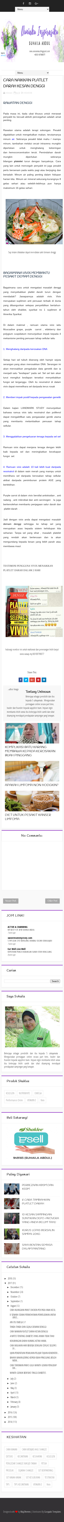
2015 (10, 1417)
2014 (10, 1421)
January (14, 1406)
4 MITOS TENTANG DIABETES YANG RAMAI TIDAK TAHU (32, 1336)
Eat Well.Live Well (17, 949)
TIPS (8, 1484)
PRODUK (9, 1470)
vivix (42, 1100)
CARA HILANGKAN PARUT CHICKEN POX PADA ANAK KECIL (32, 1310)
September (15, 1301)
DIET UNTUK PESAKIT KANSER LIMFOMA (28, 817)
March (13, 1397)
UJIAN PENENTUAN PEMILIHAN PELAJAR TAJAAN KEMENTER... (34, 1353)
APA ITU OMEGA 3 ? (18, 1322)
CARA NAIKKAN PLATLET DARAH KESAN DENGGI (29, 1331)
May (12, 1388)
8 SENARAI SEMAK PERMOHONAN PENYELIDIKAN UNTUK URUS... (33, 1316)
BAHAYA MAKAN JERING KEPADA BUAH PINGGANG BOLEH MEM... (33, 1359)
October (14, 1296)
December (15, 1287)
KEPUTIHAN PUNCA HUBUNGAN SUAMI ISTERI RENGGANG (30, 951)
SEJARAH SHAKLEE (25, 1470)
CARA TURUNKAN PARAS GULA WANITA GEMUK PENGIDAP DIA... (33, 1367)
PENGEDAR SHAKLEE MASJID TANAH (21, 1463)
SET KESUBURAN (33, 1477)
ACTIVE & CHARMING (17, 927)
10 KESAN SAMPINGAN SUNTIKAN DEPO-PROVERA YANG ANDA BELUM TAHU (40, 1218)
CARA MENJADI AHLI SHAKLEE (34, 1449)
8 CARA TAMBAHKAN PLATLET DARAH (36, 1201)
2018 (10, 1278)
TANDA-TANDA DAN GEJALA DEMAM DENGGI (28, 1326)
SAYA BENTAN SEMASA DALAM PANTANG (37, 1247)
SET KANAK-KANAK (13, 1477)
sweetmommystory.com (20, 937)
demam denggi (12, 524)
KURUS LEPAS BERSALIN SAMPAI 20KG (38, 1232)
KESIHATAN (28, 92)
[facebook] (23, 3)
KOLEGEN (10, 1093)
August (13, 1305)
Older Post (52, 900)
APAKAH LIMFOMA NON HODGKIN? (31, 785)
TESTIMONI (49, 1477)
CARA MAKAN (11, 1449)
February (14, 1401)
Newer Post (10, 900)
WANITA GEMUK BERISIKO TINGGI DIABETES (28, 1372)
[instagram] (29, 3)
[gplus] (36, 3)
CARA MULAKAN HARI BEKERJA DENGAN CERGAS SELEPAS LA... (33, 1347)
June (13, 1383)
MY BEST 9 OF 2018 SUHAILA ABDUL (21, 929)
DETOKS (9, 1456)
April (13, 1392)
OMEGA (37, 1093)
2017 (10, 1283)
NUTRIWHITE (24, 1093)
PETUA (44, 1463)
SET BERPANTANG (45, 1470)
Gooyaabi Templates (52, 1511)
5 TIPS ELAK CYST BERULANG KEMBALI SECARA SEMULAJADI (30, 940)
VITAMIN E (31, 1100)
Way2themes (25, 1511)
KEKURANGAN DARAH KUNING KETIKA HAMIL (28, 1340)
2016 (10, 1412)
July (12, 1378)
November (15, 1292)
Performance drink (14, 1100)
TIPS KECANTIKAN (21, 1484)
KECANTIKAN (23, 1456)
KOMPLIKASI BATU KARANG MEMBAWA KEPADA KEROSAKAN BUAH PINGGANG (30, 751)
